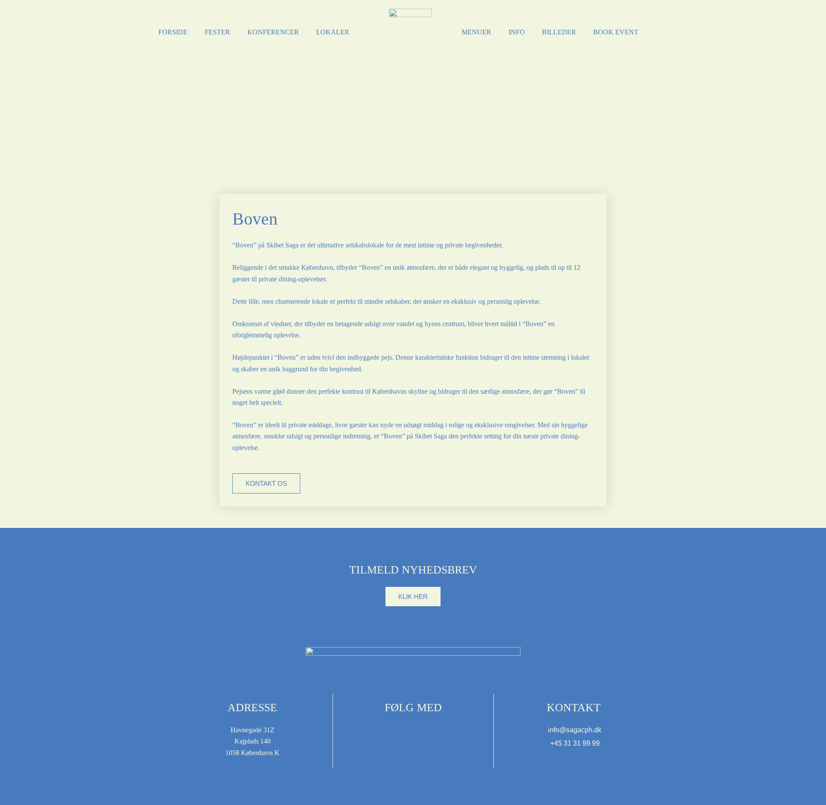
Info (517, 32)
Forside (173, 32)
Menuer (476, 32)
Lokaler (332, 32)
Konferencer (273, 32)
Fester (217, 32)
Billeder (559, 32)
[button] (413, 596)
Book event (615, 32)
